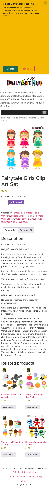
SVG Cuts (23, 222)
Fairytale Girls (27, 219)
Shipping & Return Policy (24, 472)
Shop (10, 118)
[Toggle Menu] (44, 113)
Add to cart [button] (8, 407)
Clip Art (10, 219)
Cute (17, 219)
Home (4, 118)
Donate (10, 68)
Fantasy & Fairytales (22, 212)
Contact (24, 481)
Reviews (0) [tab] (26, 230)
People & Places (19, 216)
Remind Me (27, 68)
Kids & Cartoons (21, 118)
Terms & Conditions (16, 476)
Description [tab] (10, 230)
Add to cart (16, 202)
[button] (43, 128)
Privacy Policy (35, 476)
